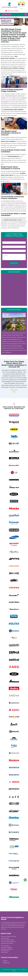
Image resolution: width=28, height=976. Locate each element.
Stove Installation (5, 950)
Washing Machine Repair (7, 943)
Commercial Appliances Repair (8, 936)
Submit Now (14, 263)
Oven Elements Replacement (8, 941)
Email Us (5, 960)
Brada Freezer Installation (12, 17)
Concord (3, 17)
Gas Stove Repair (5, 938)
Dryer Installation (5, 945)
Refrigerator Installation (7, 949)
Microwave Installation (6, 947)
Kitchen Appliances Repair (7, 939)
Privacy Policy (4, 952)
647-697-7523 (6, 963)
